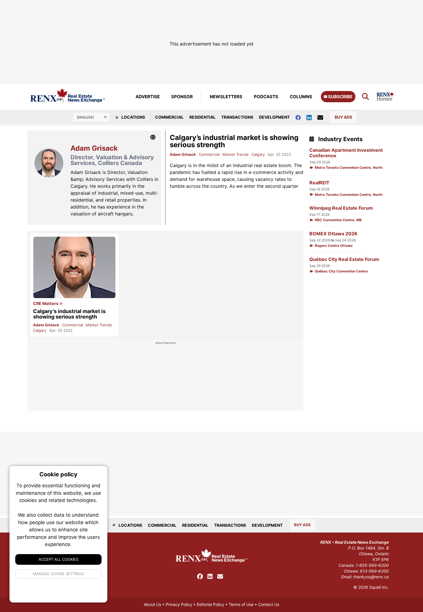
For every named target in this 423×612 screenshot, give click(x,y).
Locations (133, 117)
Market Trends (235, 154)
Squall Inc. (379, 587)
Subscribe (339, 96)
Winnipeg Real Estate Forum (341, 208)
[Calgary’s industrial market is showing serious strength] (74, 267)
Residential (202, 117)
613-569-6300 (374, 571)
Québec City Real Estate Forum (344, 259)
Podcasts (266, 96)
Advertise (148, 96)
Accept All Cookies (58, 559)
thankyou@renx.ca (371, 576)
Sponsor (182, 96)
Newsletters (226, 96)
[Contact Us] (323, 117)
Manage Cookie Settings (58, 573)
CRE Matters (46, 303)
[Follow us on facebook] (301, 117)
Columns (301, 96)
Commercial (169, 117)
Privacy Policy (179, 604)
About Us (152, 604)
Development (274, 117)
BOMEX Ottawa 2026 (333, 233)
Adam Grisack (183, 154)
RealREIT (319, 182)
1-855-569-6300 (372, 565)
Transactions (237, 117)
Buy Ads (343, 117)
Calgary (258, 154)
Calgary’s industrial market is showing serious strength (234, 141)
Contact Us (268, 604)
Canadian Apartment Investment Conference (346, 152)
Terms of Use (241, 604)
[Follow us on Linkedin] (311, 117)
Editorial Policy (210, 604)
